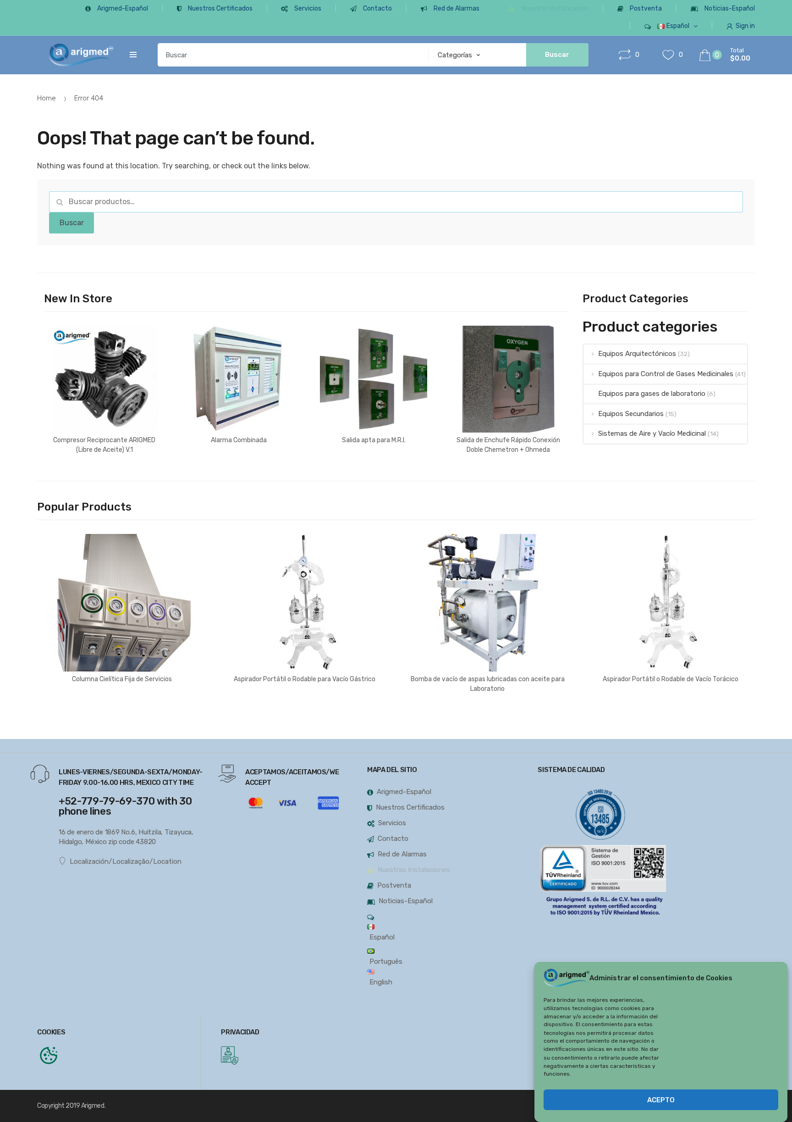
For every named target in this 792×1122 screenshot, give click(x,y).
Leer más (104, 479)
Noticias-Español (729, 8)
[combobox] (290, 55)
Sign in (745, 26)
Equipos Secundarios (631, 414)
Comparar (107, 497)
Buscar (72, 222)
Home (46, 98)
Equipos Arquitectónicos (637, 354)
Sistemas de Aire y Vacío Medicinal (652, 433)
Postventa (646, 8)
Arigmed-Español (122, 8)
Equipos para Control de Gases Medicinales (665, 374)
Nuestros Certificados (220, 8)
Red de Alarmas (456, 8)
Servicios (307, 8)
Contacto (377, 8)
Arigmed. (93, 1106)
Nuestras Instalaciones (555, 8)
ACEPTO (661, 1100)
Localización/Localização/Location (126, 861)
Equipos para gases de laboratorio (651, 393)
